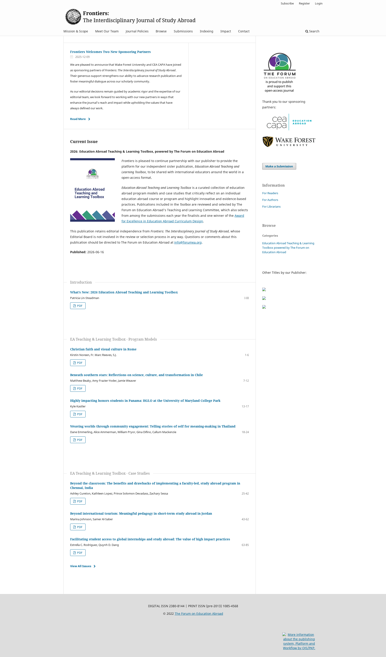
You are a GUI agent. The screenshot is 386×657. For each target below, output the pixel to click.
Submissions (183, 31)
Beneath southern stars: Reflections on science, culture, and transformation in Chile (136, 375)
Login (319, 3)
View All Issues (80, 566)
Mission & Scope (75, 31)
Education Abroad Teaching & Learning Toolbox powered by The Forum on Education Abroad (288, 247)
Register (304, 3)
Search (313, 31)
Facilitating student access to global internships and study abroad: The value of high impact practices (150, 539)
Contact (244, 31)
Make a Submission (279, 166)
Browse (161, 31)
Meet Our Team (107, 31)
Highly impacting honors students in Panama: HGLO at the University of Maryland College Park (145, 400)
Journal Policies (137, 31)
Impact (225, 31)
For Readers (270, 193)
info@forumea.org (188, 242)
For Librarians (271, 206)
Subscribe (287, 3)
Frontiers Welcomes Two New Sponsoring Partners (110, 52)
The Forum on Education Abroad (199, 613)
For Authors (270, 200)
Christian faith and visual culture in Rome (103, 349)
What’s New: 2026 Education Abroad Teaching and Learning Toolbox (124, 292)
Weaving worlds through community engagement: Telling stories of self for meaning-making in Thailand (152, 426)
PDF (79, 306)
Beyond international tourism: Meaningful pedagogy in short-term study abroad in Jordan (141, 513)
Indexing (206, 31)
